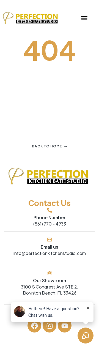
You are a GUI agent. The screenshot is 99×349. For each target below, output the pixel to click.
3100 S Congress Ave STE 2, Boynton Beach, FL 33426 (49, 290)
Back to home (47, 146)
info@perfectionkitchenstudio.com (49, 253)
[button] (84, 18)
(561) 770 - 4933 (49, 224)
